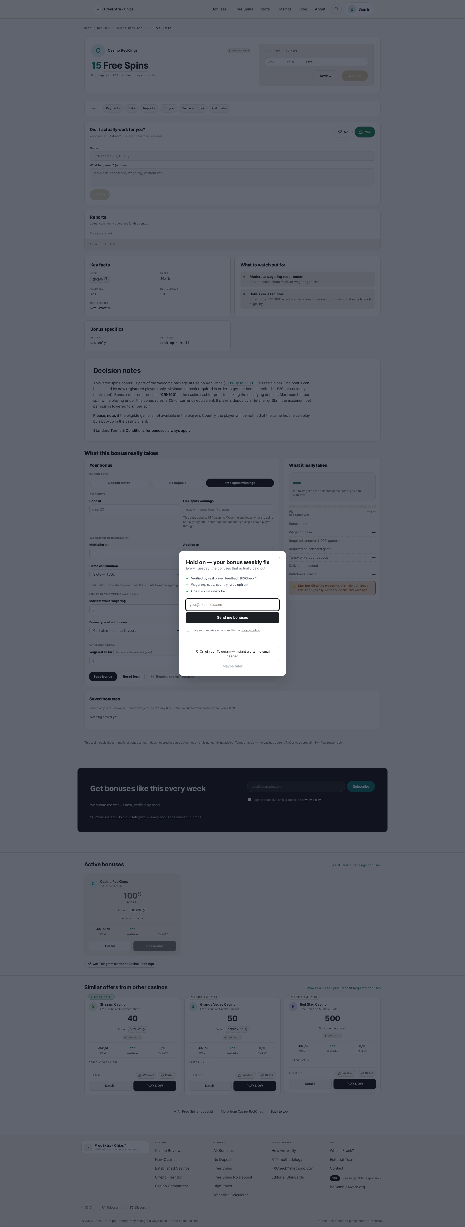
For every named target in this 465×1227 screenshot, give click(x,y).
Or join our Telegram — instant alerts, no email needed (235, 654)
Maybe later (233, 666)
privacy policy (250, 630)
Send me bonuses (232, 617)
